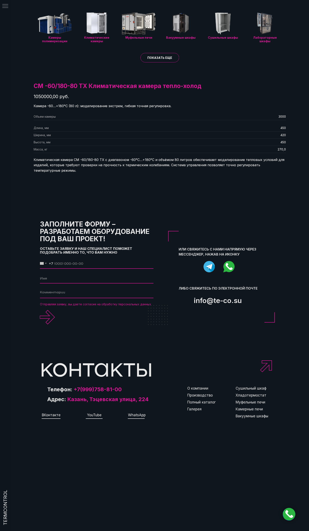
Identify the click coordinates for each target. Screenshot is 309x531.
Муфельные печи (250, 402)
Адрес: (98, 399)
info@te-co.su (218, 300)
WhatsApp (137, 415)
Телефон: (84, 389)
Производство (200, 395)
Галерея (194, 409)
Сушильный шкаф (251, 388)
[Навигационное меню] (5, 6)
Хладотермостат (251, 395)
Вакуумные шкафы (252, 416)
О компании (197, 388)
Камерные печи (249, 409)
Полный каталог (201, 402)
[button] (159, 57)
